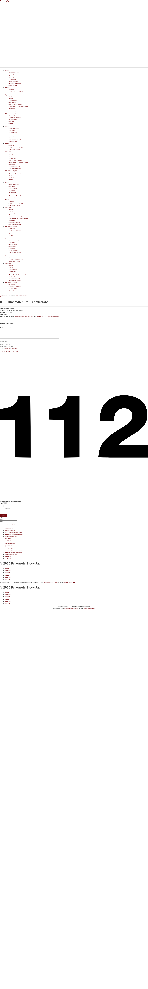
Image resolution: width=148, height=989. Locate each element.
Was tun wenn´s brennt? (15, 104)
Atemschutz (12, 78)
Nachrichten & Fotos (14, 93)
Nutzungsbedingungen (69, 582)
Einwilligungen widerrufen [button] (11, 536)
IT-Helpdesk (8, 540)
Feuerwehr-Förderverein (15, 117)
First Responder (13, 76)
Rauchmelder (12, 102)
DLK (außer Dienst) (19, 316)
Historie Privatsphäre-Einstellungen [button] (14, 534)
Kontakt (11, 123)
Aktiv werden (12, 116)
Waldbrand (12, 108)
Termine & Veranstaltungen (16, 91)
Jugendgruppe (12, 79)
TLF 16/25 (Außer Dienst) (52, 316)
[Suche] (22, 612)
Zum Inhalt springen (5, 1)
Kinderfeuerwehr (13, 81)
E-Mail (1, 506)
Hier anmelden (3, 295)
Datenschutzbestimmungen (51, 582)
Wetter (11, 96)
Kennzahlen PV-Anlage (15, 112)
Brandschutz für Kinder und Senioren (18, 106)
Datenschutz (8, 570)
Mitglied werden (13, 119)
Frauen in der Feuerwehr (15, 83)
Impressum (7, 572)
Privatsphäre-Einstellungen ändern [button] (13, 532)
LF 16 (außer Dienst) (40, 316)
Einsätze (11, 89)
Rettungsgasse (13, 100)
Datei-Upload (8, 538)
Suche (1, 517)
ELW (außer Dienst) (29, 316)
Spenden (11, 121)
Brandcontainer (13, 85)
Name (1, 503)
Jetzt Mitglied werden (21, 295)
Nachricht (2, 513)
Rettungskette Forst (14, 110)
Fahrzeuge (12, 74)
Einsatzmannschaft (14, 72)
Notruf (11, 98)
